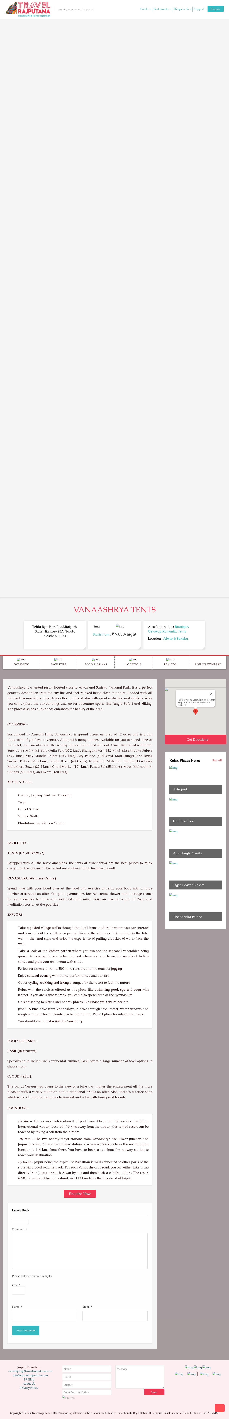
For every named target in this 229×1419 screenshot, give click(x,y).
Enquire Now (80, 1193)
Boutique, (182, 627)
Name (17, 1306)
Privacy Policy (29, 1388)
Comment (19, 1229)
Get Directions (197, 739)
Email (87, 1306)
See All (217, 760)
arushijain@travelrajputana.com (30, 1371)
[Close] (210, 694)
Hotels (144, 9)
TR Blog (29, 1379)
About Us (29, 1384)
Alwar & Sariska (175, 638)
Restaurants (161, 9)
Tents (182, 631)
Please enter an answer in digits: (32, 1276)
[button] (195, 712)
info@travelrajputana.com (30, 1375)
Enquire (215, 9)
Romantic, (170, 631)
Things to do (181, 9)
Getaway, (155, 631)
